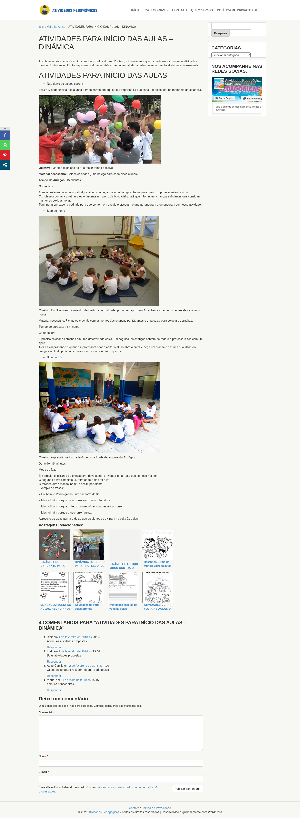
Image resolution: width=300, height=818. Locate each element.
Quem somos (202, 10)
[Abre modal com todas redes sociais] (5, 165)
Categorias (155, 10)
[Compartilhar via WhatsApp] (5, 145)
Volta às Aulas (56, 27)
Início (136, 10)
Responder (54, 647)
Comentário (46, 712)
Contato (179, 10)
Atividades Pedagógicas (103, 812)
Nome (43, 756)
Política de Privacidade (237, 10)
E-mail (44, 772)
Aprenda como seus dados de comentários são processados (99, 789)
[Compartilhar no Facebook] (5, 135)
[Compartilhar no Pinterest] (5, 155)
